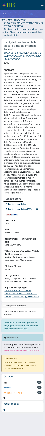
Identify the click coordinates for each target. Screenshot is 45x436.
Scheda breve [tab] (13, 198)
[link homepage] (9, 4)
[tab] (37, 209)
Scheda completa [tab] (16, 204)
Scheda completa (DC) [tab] (19, 209)
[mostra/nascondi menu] (42, 5)
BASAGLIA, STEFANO (16, 52)
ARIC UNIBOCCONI (17, 20)
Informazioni (12, 337)
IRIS (3, 20)
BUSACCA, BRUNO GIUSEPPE (22, 54)
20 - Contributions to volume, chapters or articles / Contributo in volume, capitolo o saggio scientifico (22, 32)
